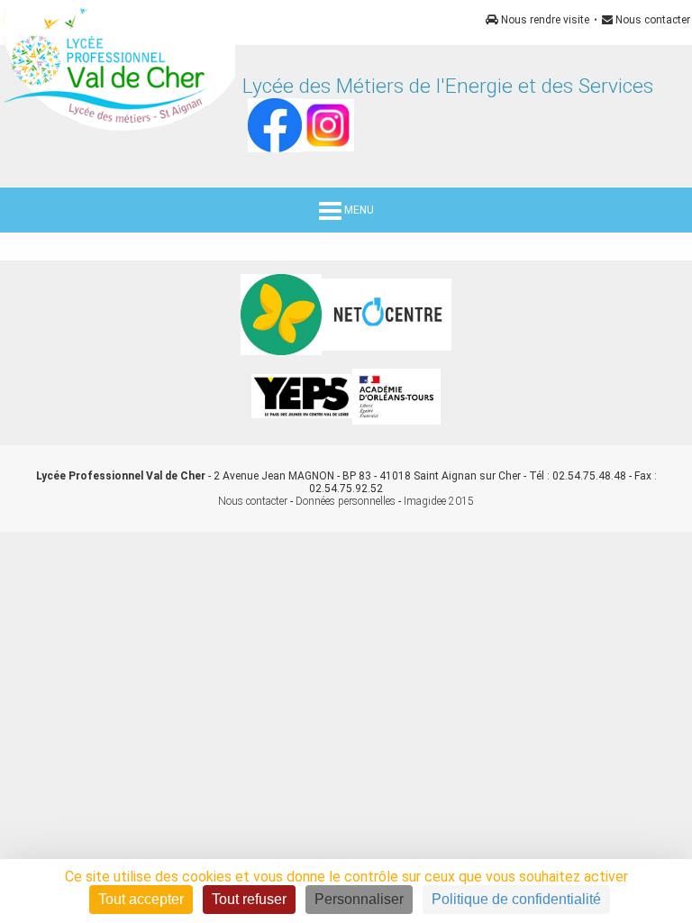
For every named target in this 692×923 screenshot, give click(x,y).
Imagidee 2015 (439, 501)
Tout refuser (249, 899)
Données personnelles (346, 501)
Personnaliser (359, 899)
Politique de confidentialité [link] (516, 899)
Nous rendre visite (543, 20)
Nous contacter (651, 20)
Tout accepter (141, 899)
